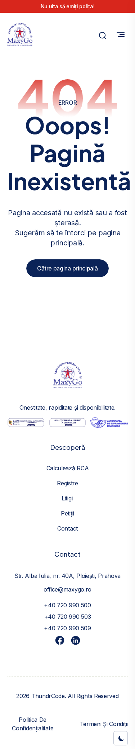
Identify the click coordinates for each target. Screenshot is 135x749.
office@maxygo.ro (67, 589)
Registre (67, 483)
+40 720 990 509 (67, 628)
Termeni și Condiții (104, 723)
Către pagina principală (67, 268)
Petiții (67, 513)
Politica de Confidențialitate (32, 724)
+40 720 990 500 (67, 605)
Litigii (67, 498)
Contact (67, 528)
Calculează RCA (67, 468)
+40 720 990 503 (67, 616)
